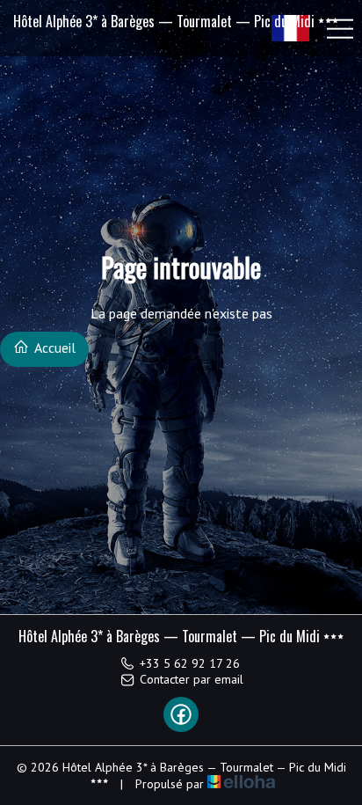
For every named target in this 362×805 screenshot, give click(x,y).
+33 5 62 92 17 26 (190, 663)
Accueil (54, 347)
